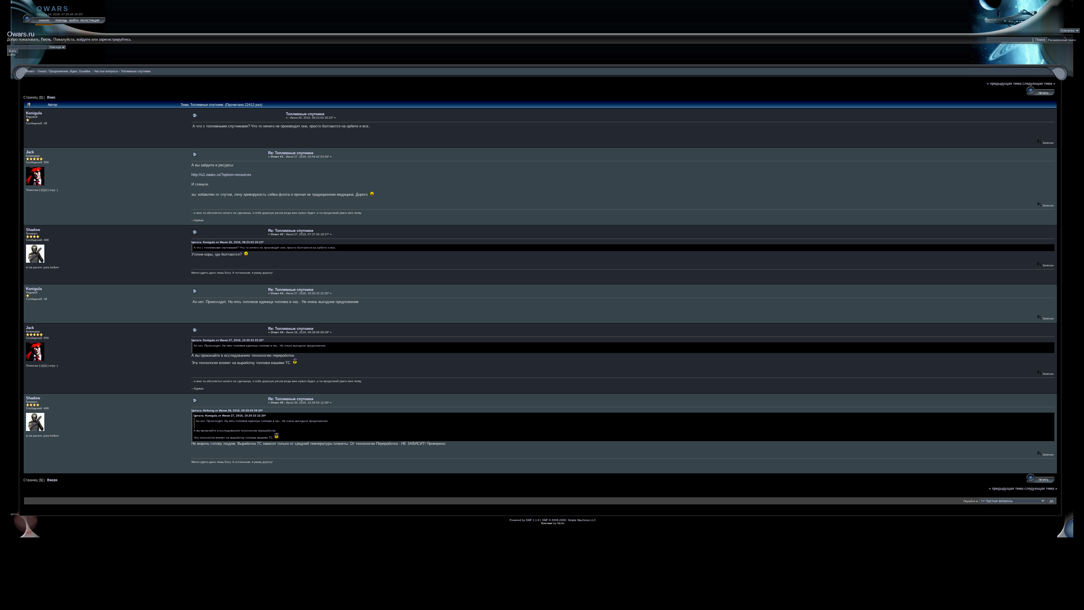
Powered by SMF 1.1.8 (524, 520)
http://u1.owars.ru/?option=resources (221, 175)
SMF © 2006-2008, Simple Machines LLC (569, 520)
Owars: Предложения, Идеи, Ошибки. (64, 71)
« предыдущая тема (1004, 83)
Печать (1043, 93)
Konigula (34, 113)
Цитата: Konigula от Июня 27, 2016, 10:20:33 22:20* (227, 340)
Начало (44, 20)
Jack (30, 152)
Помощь (61, 20)
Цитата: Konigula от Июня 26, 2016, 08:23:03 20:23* (227, 242)
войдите (83, 39)
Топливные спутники (135, 71)
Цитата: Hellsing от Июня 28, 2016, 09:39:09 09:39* (227, 410)
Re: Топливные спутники (290, 153)
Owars (53, 8)
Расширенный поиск (1062, 40)
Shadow (33, 230)
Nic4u (561, 523)
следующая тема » (1038, 83)
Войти (73, 20)
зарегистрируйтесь (115, 39)
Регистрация (89, 20)
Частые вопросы (106, 71)
